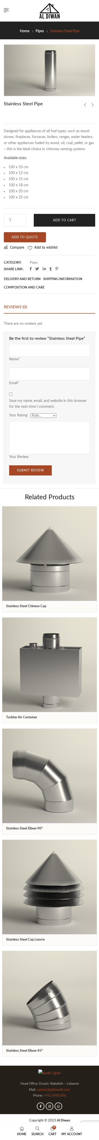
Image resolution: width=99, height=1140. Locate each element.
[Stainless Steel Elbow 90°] (49, 776)
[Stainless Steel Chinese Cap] (49, 553)
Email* (14, 383)
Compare (17, 247)
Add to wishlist (46, 247)
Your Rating (18, 415)
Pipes (40, 31)
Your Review (18, 457)
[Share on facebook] (30, 269)
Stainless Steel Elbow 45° (24, 1050)
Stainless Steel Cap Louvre (25, 939)
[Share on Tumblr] (51, 269)
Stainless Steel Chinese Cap (26, 606)
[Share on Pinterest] (56, 269)
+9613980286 (55, 1095)
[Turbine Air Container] (49, 665)
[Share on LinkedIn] (44, 269)
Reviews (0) (15, 307)
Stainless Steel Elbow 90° (24, 828)
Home (24, 31)
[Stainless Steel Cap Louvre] (49, 887)
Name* (14, 359)
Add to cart (64, 220)
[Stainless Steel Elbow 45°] (49, 998)
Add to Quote (25, 237)
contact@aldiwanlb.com (53, 1090)
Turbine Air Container (21, 717)
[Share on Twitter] (37, 269)
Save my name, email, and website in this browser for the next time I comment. (48, 404)
